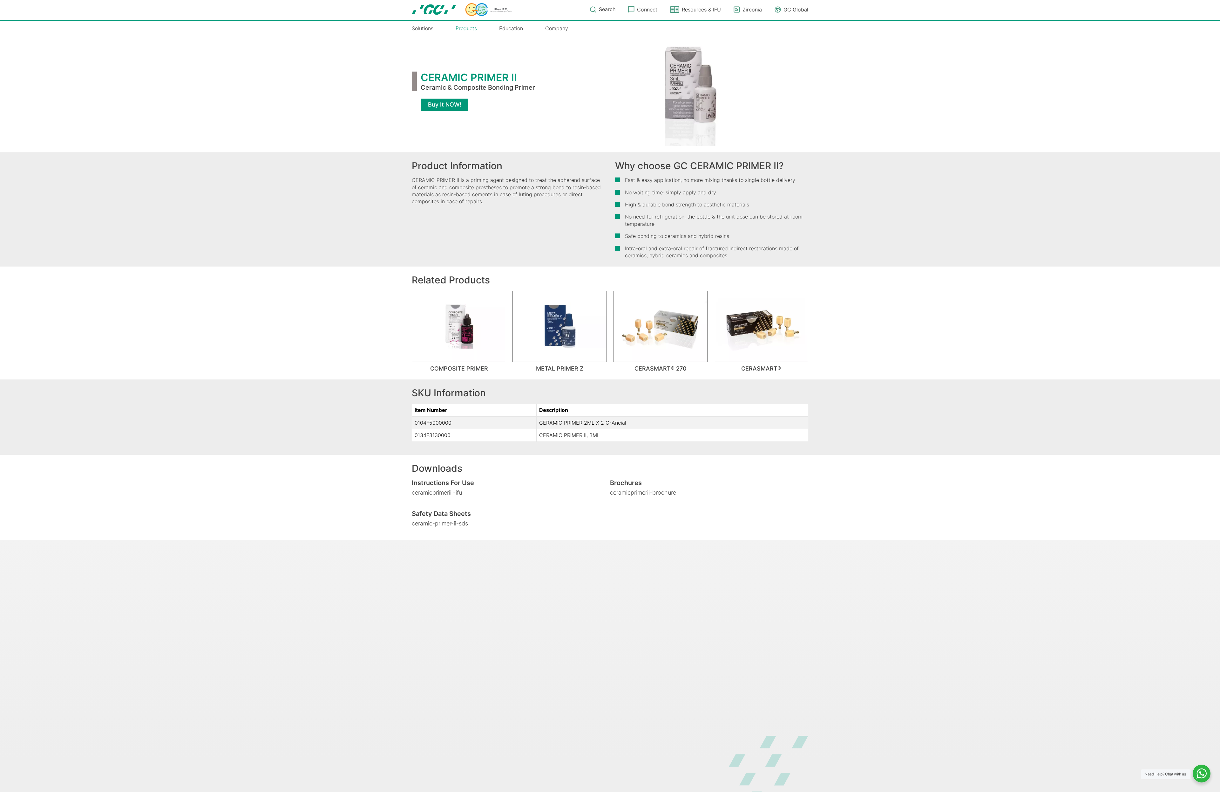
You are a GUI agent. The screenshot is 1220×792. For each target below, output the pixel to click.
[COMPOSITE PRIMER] (459, 326)
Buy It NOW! (444, 104)
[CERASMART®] (761, 326)
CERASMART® (761, 368)
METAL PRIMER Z (560, 368)
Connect (647, 9)
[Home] (462, 9)
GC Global (795, 9)
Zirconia (752, 9)
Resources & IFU (701, 9)
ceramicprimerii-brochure (643, 492)
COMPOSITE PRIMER (459, 368)
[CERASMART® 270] (660, 326)
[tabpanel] (459, 331)
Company (556, 28)
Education (511, 28)
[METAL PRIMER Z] (559, 326)
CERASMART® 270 (660, 368)
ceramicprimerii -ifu (437, 492)
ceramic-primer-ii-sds (440, 523)
